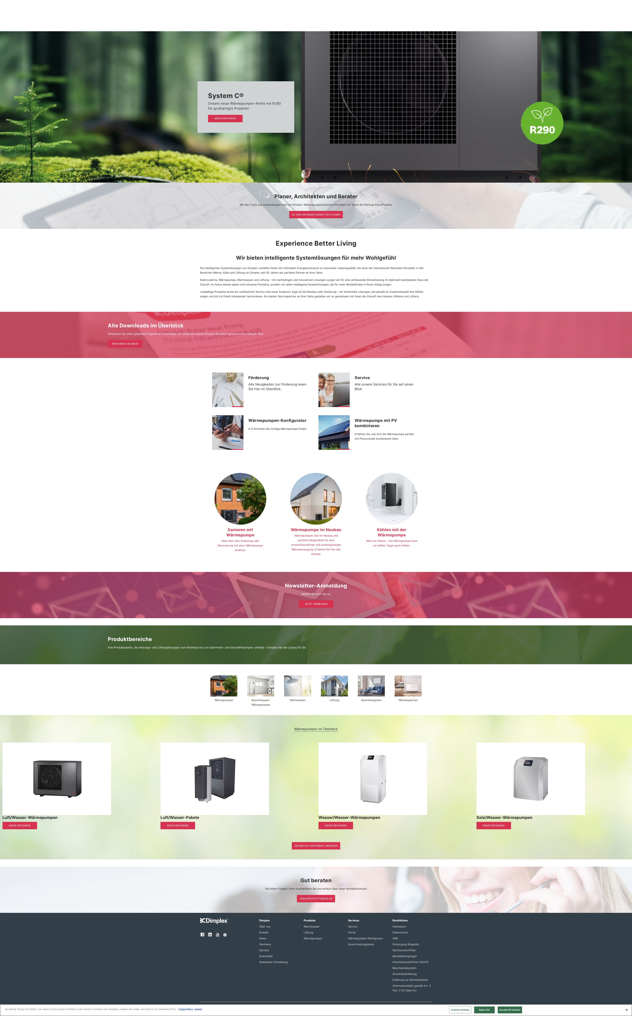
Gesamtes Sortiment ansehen (316, 845)
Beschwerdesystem (405, 968)
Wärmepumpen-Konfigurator (365, 938)
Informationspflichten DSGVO (411, 962)
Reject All (484, 1009)
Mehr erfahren (225, 118)
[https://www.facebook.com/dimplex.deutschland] (202, 934)
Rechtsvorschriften (404, 950)
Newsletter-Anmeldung (273, 962)
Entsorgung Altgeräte (406, 944)
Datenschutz (400, 932)
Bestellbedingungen (405, 956)
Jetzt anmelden (316, 603)
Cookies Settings (460, 1009)
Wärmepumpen (313, 938)
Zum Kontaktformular (316, 898)
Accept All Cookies (510, 1009)
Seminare (265, 944)
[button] (237, 406)
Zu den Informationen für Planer (316, 214)
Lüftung (308, 932)
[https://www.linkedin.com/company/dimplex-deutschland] (210, 934)
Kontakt (263, 932)
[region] (316, 1010)
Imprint (198, 1009)
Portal (352, 932)
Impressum (399, 926)
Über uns (264, 926)
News (262, 938)
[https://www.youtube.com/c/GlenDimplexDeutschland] (217, 934)
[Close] (626, 1010)
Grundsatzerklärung (405, 974)
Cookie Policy (185, 1009)
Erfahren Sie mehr (125, 343)
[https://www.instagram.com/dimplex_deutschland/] (225, 934)
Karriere (264, 950)
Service (352, 926)
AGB (395, 938)
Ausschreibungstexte (361, 944)
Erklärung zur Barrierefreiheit (410, 979)
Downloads (266, 956)
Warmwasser (311, 926)
